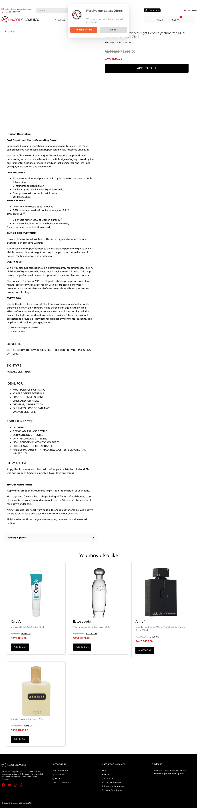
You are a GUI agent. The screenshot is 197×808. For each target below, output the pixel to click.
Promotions (59, 20)
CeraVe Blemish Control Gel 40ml (27, 627)
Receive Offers (84, 29)
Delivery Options (17, 537)
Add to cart (146, 68)
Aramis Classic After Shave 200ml (27, 719)
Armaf (140, 621)
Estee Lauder (82, 621)
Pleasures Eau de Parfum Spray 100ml (92, 627)
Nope (113, 29)
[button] (50, 537)
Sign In (160, 20)
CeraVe (16, 621)
